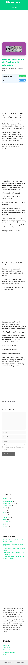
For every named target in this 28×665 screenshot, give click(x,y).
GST (4, 510)
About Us (6, 645)
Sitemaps (6, 654)
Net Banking (6, 517)
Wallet (5, 526)
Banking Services (9, 401)
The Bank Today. (19, 662)
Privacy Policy (7, 650)
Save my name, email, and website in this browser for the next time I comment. (15, 447)
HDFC (4, 512)
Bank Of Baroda (7, 501)
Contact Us (6, 647)
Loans (5, 515)
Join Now (22, 76)
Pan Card (6, 521)
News (4, 519)
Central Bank (7, 505)
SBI (4, 524)
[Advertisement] (14, 25)
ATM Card (6, 499)
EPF (4, 508)
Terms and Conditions (9, 652)
